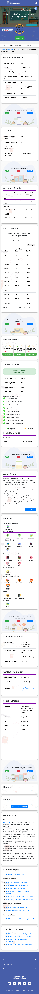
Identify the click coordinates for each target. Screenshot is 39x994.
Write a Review (31, 25)
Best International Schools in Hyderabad (19, 896)
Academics (26, 46)
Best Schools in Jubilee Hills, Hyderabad (19, 934)
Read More (30, 510)
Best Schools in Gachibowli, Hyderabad (19, 937)
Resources (19, 968)
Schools (2, 49)
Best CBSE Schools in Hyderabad (17, 885)
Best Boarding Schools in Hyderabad (18, 910)
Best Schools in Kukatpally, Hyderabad (19, 944)
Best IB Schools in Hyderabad (16, 888)
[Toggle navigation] (4, 3)
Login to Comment (19, 806)
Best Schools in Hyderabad (15, 874)
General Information (12, 46)
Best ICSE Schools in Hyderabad (17, 882)
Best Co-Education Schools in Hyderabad (20, 919)
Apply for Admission (19, 960)
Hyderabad (10, 49)
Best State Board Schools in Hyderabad (19, 899)
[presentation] (2, 349)
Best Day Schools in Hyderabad (16, 907)
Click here (6, 822)
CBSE (17, 49)
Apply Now (19, 38)
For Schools (19, 964)
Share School (35, 11)
